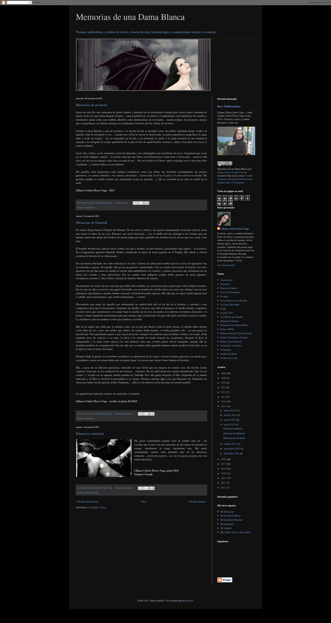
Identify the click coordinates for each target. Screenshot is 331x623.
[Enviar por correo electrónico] (134, 203)
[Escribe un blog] (137, 203)
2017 (224, 463)
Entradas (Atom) (98, 507)
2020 (224, 473)
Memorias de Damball (91, 222)
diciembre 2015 (232, 453)
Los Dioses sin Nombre (231, 316)
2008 (224, 373)
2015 (224, 406)
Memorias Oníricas (229, 321)
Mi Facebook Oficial (230, 515)
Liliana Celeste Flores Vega (235, 228)
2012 (224, 392)
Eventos (224, 296)
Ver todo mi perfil (226, 265)
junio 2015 (229, 424)
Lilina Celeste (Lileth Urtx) (230, 172)
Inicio (144, 501)
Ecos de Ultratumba (230, 292)
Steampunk (225, 349)
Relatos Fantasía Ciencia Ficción (236, 333)
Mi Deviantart (227, 511)
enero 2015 (229, 410)
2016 (224, 459)
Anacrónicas (226, 280)
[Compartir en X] (141, 203)
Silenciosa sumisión (90, 433)
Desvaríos (225, 284)
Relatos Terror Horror (231, 341)
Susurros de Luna (228, 358)
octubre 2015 (230, 443)
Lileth (223, 308)
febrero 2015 (230, 415)
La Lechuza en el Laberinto (233, 300)
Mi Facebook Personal (231, 519)
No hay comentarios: (124, 413)
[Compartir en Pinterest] (147, 203)
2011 (224, 387)
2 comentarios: (122, 202)
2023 (224, 487)
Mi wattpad (225, 528)
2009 (224, 378)
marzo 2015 (230, 419)
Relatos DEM (226, 329)
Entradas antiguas (197, 501)
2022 (224, 482)
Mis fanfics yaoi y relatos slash (235, 532)
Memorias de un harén (91, 104)
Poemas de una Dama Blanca (234, 325)
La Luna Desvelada (229, 304)
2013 (224, 396)
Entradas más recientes (88, 501)
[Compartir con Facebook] (144, 203)
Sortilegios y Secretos (231, 345)
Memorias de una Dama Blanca (130, 16)
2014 (224, 401)
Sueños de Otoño (228, 353)
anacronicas (89, 207)
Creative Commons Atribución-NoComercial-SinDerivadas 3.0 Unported (235, 179)
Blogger (189, 600)
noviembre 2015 (232, 448)
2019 (224, 468)
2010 (224, 382)
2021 (224, 478)
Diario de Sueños (228, 288)
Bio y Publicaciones (228, 106)
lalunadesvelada (91, 492)
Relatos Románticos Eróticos (234, 337)
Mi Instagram (226, 524)
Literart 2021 (226, 312)
